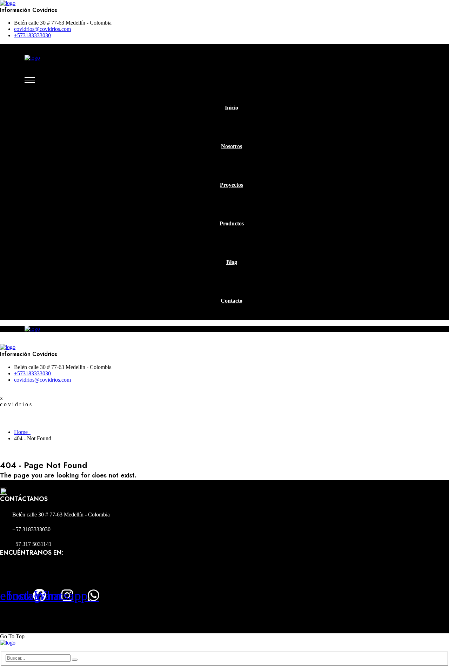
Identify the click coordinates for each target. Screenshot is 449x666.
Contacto (231, 301)
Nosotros (231, 146)
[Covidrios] (7, 3)
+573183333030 (32, 35)
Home (22, 432)
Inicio (231, 108)
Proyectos (231, 185)
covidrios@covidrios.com (42, 29)
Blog (231, 262)
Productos (232, 223)
